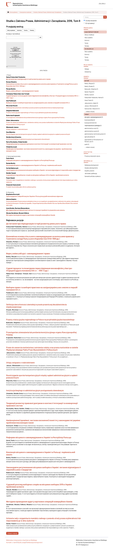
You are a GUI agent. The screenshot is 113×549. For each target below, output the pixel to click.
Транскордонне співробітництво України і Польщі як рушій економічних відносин (34, 196)
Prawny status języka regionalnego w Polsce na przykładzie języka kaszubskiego (32, 112)
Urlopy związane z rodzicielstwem (17, 129)
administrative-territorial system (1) (95, 134)
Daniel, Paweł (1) (89, 92)
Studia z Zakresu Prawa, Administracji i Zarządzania (47, 12)
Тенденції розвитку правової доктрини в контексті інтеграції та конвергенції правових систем (39, 144)
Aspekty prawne (89, 170)
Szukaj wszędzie (91, 21)
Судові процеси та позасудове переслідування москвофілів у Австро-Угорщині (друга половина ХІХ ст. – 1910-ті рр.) (39, 269)
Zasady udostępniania (91, 168)
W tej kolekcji (89, 23)
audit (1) (87, 144)
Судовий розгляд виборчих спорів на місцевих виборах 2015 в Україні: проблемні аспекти (37, 175)
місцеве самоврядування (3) (94, 117)
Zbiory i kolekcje (89, 35)
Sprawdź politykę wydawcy (93, 176)
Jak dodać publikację (91, 173)
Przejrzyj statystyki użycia (92, 156)
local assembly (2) (90, 120)
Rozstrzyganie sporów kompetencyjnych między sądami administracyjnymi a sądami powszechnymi (38, 134)
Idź (40, 37)
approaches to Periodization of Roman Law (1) (94, 140)
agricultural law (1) (90, 137)
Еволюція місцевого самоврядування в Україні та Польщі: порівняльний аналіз (34, 165)
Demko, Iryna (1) (89, 94)
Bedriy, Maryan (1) (89, 83)
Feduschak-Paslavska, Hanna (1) (94, 97)
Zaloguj (87, 69)
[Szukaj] (105, 17)
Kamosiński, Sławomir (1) (92, 108)
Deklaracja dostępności (92, 165)
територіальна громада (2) (93, 125)
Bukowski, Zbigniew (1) (91, 89)
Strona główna (13, 12)
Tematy (32, 30)
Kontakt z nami (11, 542)
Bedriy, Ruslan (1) (89, 86)
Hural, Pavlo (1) (89, 100)
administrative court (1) (91, 128)
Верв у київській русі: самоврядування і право (22, 91)
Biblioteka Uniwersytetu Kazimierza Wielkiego (21, 540)
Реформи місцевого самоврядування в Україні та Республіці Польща (30, 160)
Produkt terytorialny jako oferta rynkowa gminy (21, 187)
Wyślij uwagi (21, 542)
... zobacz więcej (89, 111)
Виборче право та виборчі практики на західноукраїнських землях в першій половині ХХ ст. (38, 103)
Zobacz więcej (12, 533)
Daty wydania (11, 30)
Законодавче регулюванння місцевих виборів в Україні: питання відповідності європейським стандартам (43, 170)
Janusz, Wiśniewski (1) (91, 106)
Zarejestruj (88, 72)
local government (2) (90, 123)
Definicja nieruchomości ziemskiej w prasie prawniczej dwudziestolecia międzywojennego (35, 107)
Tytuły (26, 30)
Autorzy (19, 30)
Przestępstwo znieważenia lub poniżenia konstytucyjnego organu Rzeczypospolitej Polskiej (35, 117)
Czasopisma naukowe (25, 12)
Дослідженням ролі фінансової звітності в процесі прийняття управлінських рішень (35, 210)
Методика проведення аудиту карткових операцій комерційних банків (30, 215)
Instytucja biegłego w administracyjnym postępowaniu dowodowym (28, 139)
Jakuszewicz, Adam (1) (91, 103)
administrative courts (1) (92, 131)
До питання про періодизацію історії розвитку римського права (28, 79)
